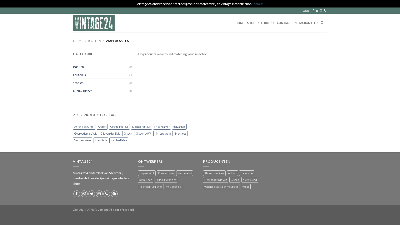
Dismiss (258, 4)
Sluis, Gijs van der (166, 179)
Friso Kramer (162, 126)
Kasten (94, 41)
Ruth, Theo (145, 179)
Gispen (128, 133)
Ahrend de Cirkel (84, 126)
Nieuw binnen (82, 91)
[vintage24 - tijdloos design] (94, 23)
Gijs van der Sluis (110, 133)
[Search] (322, 23)
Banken (78, 67)
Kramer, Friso (166, 173)
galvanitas (179, 126)
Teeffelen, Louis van (150, 186)
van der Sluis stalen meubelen (221, 186)
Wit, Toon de (173, 186)
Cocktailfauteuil (119, 126)
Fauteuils (79, 74)
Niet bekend (185, 173)
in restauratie (163, 133)
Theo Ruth (101, 140)
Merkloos (180, 133)
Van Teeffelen (119, 140)
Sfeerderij (266, 23)
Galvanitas (246, 173)
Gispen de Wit (144, 133)
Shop (251, 23)
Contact (284, 23)
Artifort (102, 126)
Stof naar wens (82, 140)
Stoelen (78, 83)
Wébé (245, 186)
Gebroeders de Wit (85, 133)
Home (240, 23)
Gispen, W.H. (146, 173)
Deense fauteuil (141, 126)
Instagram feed (306, 23)
